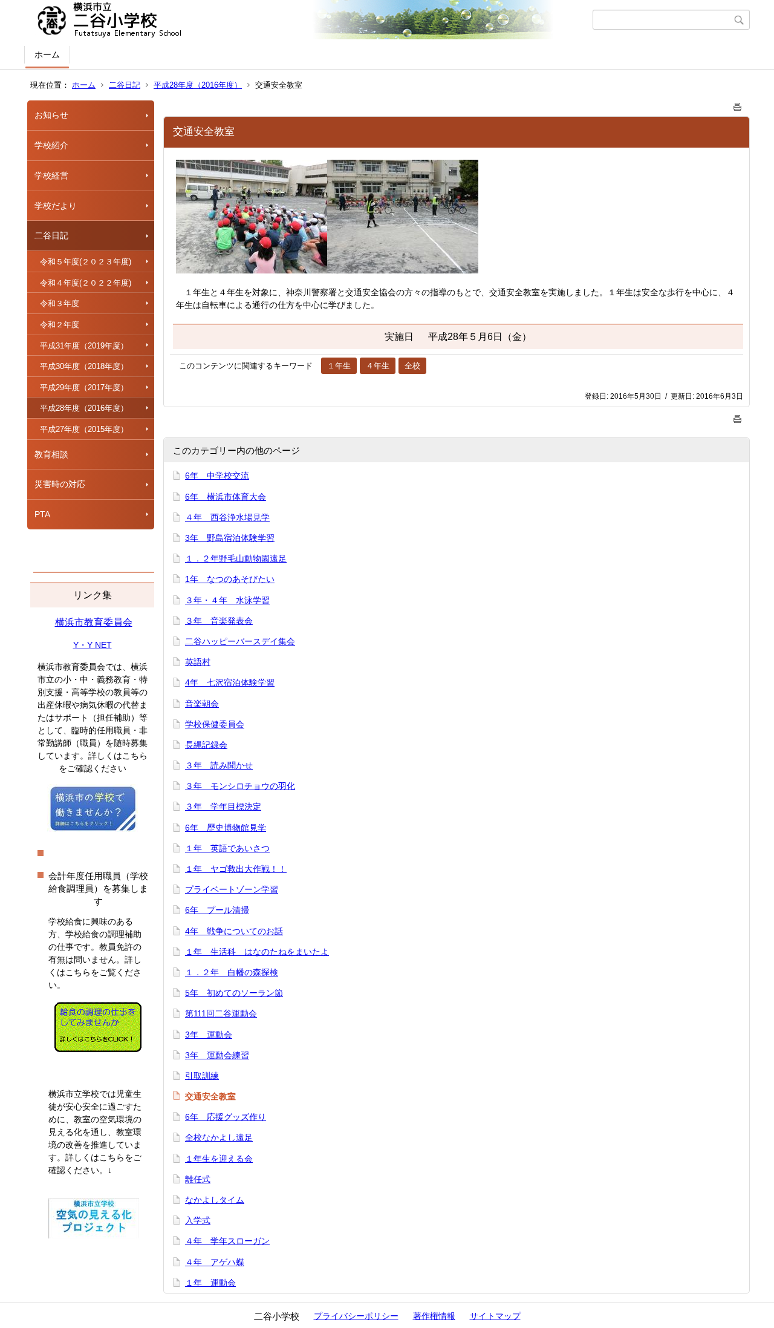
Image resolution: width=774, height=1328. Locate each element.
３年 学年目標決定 (223, 806)
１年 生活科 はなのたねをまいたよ (257, 952)
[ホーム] (310, 20)
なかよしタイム (214, 1200)
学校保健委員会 (214, 724)
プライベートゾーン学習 (231, 889)
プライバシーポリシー (356, 1316)
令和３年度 (59, 303)
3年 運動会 (208, 1034)
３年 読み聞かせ (219, 765)
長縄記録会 (206, 745)
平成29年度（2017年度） (84, 387)
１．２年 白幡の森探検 (231, 972)
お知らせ (51, 115)
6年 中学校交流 (217, 475)
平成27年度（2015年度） (84, 429)
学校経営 (51, 175)
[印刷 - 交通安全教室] (738, 104)
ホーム (47, 54)
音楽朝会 (202, 703)
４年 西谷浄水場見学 (227, 517)
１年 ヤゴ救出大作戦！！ (236, 869)
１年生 (339, 365)
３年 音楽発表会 (219, 621)
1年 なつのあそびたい (230, 579)
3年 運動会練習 (217, 1055)
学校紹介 (51, 145)
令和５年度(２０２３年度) (85, 261)
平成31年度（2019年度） (84, 345)
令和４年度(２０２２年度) (85, 282)
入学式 (197, 1220)
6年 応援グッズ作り (225, 1117)
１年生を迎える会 (219, 1158)
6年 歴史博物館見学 (225, 827)
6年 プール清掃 (217, 910)
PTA (42, 514)
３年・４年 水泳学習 (227, 600)
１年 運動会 (210, 1282)
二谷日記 (124, 85)
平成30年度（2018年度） (84, 366)
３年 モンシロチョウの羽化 (240, 786)
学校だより (55, 206)
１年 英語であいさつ (227, 848)
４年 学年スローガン (227, 1241)
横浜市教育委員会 (93, 622)
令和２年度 (59, 324)
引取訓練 (202, 1076)
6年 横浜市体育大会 (225, 497)
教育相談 (51, 454)
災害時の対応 (59, 484)
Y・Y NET (92, 645)
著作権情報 (434, 1316)
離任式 (197, 1179)
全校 (412, 365)
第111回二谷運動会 (221, 1013)
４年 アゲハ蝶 (214, 1262)
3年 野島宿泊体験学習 (230, 538)
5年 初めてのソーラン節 (234, 993)
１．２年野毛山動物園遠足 (236, 558)
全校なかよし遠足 (219, 1137)
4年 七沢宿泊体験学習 (230, 682)
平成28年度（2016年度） (198, 85)
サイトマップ (495, 1316)
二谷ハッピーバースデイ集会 (240, 641)
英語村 (197, 662)
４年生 (377, 365)
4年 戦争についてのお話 (234, 931)
